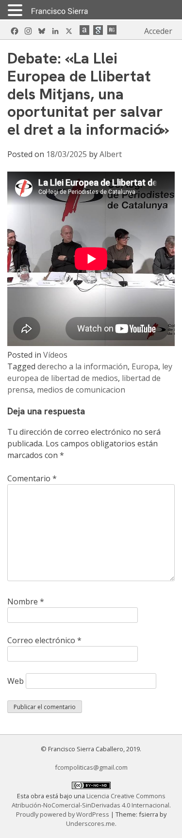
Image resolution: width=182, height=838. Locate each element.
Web (15, 681)
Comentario (32, 478)
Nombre (25, 601)
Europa (145, 366)
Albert (110, 154)
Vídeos (55, 354)
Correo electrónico (44, 640)
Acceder (158, 31)
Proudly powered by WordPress (63, 814)
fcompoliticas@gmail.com (91, 767)
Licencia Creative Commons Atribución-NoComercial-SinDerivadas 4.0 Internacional (90, 800)
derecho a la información (82, 366)
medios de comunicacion (81, 389)
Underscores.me (90, 823)
